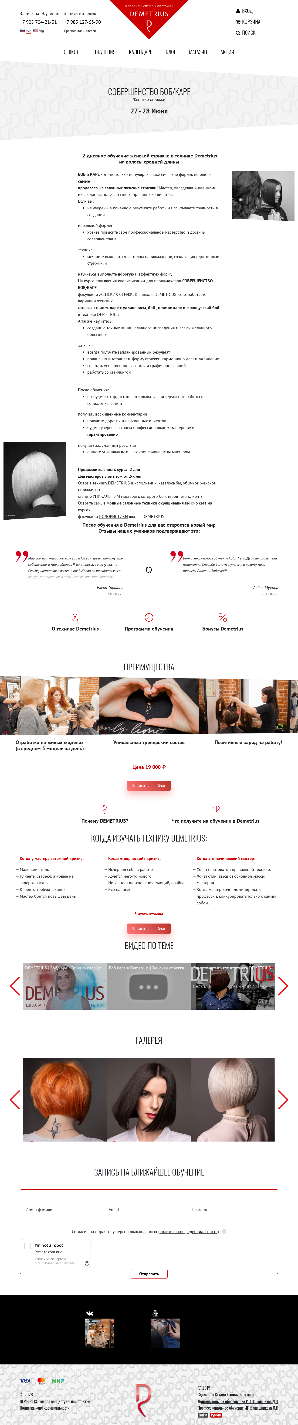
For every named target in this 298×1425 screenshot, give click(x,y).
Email (114, 1209)
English (203, 1415)
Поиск (248, 32)
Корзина (250, 21)
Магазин (198, 51)
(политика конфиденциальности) (188, 1231)
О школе (72, 51)
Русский (216, 1415)
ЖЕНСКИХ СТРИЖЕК (118, 294)
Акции (227, 51)
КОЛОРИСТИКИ (113, 516)
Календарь (140, 51)
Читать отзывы (149, 914)
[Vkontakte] (99, 1333)
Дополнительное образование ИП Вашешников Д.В (238, 1401)
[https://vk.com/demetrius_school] (89, 1313)
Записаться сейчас (149, 785)
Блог (171, 51)
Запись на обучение (39, 13)
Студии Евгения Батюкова (234, 1394)
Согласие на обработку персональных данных (145, 1231)
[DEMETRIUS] (144, 1401)
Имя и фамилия (40, 1209)
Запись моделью (80, 13)
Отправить (149, 1273)
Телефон (199, 1209)
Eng (41, 30)
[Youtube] (165, 1333)
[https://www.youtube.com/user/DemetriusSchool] (155, 1313)
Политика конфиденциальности (44, 1408)
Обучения (105, 51)
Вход (247, 10)
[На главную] (149, 20)
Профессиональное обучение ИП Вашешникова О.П (238, 1408)
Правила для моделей (80, 30)
